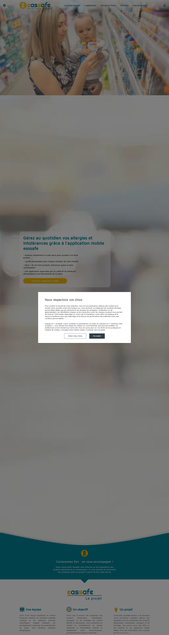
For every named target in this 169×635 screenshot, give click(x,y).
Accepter (97, 336)
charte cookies (79, 330)
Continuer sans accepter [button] (95, 330)
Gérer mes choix (75, 336)
